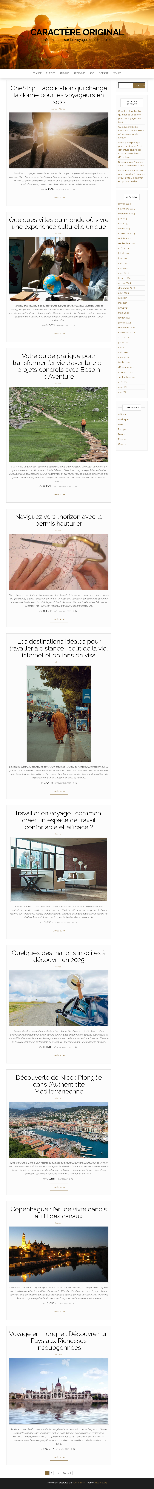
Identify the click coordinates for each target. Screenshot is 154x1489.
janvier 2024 (124, 283)
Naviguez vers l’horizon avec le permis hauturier (58, 520)
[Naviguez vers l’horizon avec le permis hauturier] (59, 561)
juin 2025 (122, 218)
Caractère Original (77, 32)
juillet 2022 (123, 342)
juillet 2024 (123, 253)
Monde (117, 73)
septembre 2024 (127, 243)
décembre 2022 (126, 327)
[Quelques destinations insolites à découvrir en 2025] (59, 998)
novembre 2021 (126, 372)
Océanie (104, 73)
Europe (50, 73)
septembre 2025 (126, 213)
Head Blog (101, 1482)
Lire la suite (59, 197)
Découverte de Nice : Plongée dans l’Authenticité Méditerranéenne (59, 1084)
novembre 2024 (126, 233)
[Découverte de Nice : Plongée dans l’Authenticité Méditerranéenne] (59, 1129)
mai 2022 (123, 347)
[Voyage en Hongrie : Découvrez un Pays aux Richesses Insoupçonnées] (59, 1391)
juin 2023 (122, 298)
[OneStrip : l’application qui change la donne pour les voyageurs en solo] (59, 140)
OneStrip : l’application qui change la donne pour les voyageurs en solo (59, 95)
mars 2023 (123, 312)
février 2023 (124, 317)
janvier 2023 (124, 322)
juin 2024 (123, 258)
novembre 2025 (126, 208)
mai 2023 (123, 303)
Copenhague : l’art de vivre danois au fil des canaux (59, 1212)
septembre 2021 (126, 377)
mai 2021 (122, 392)
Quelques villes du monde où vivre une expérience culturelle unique (59, 223)
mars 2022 (123, 357)
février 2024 (124, 278)
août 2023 (123, 293)
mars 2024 (123, 273)
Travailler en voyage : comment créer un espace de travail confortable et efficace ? (59, 820)
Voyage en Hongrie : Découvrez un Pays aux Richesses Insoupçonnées (59, 1340)
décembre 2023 (126, 288)
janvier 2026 (124, 203)
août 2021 (123, 382)
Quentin (50, 189)
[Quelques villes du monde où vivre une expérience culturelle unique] (59, 268)
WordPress (79, 1482)
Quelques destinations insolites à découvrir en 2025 (59, 956)
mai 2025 (123, 223)
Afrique (64, 73)
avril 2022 (123, 352)
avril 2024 (123, 268)
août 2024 (123, 248)
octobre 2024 (125, 238)
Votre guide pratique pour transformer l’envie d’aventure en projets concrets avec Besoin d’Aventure (59, 366)
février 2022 (124, 362)
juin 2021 (122, 387)
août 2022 (123, 337)
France (37, 73)
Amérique (79, 73)
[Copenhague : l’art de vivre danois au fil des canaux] (59, 1254)
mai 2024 (123, 263)
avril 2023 (123, 307)
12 (58, 1473)
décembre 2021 (126, 367)
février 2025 (124, 228)
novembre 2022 (126, 332)
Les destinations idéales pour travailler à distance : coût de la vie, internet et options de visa (58, 648)
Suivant (67, 1473)
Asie (92, 73)
